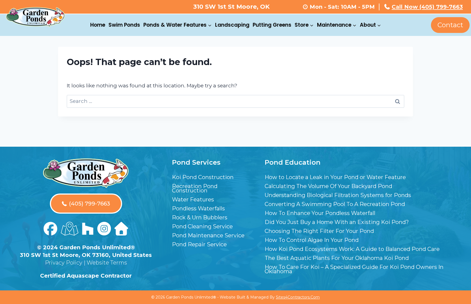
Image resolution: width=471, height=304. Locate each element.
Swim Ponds (124, 25)
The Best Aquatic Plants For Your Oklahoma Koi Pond (337, 258)
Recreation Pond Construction (195, 188)
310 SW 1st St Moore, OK (231, 6)
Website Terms (107, 262)
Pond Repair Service (199, 244)
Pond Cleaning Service (202, 226)
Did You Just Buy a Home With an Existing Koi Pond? (337, 222)
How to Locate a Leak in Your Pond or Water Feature (335, 177)
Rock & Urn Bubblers (199, 217)
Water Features (193, 199)
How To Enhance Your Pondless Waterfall (320, 213)
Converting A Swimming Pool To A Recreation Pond (335, 204)
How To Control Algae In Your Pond (312, 240)
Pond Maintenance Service (208, 235)
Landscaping (232, 25)
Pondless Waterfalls (198, 208)
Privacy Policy (63, 262)
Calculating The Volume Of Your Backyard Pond (328, 186)
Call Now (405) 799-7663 (427, 7)
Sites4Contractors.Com (298, 297)
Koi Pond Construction (203, 177)
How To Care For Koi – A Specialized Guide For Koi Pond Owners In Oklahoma (354, 269)
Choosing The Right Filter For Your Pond (319, 231)
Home (97, 25)
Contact (450, 25)
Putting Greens (272, 25)
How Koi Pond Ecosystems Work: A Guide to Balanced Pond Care (352, 249)
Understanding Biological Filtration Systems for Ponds (338, 195)
